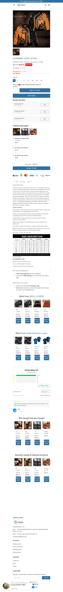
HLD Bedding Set (37, 311)
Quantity (15, 86)
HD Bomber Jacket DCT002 (22, 138)
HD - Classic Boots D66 (27, 347)
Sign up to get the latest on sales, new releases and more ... (30, 574)
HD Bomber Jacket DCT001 (27, 432)
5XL (41, 80)
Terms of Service (18, 547)
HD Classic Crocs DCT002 (21, 147)
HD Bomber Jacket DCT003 (18, 432)
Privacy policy (17, 544)
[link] (6, 585)
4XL (37, 80)
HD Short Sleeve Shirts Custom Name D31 (37, 347)
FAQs (14, 563)
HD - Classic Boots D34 (17, 347)
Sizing (14, 566)
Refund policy (17, 552)
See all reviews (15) (31, 372)
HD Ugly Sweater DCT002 (21, 155)
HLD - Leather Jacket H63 (27, 311)
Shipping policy (17, 549)
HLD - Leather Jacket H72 (18, 311)
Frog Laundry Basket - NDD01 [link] (18, 584)
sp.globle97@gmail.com (20, 536)
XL (24, 80)
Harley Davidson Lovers (27, 62)
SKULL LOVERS (38, 62)
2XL (28, 80)
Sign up (46, 577)
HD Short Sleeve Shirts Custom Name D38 (46, 347)
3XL (32, 80)
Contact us (16, 560)
